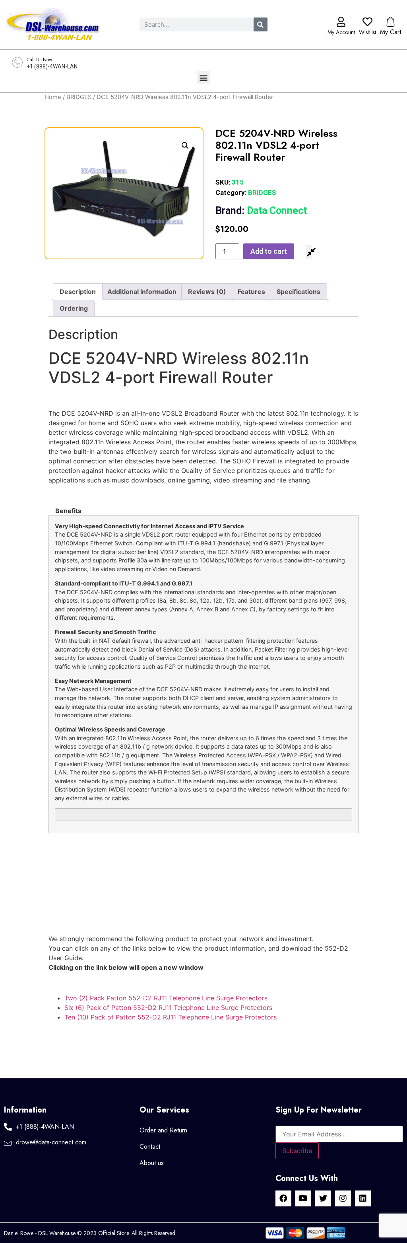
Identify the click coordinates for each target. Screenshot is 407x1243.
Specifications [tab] (298, 292)
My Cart (390, 32)
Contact (150, 1146)
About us (152, 1162)
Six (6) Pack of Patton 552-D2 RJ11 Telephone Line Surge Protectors (168, 1008)
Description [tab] (78, 292)
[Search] (260, 24)
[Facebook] (283, 1198)
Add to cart (268, 251)
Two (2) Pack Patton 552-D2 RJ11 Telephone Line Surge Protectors (165, 998)
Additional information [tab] (141, 292)
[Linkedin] (363, 1198)
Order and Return (163, 1130)
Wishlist (367, 32)
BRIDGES (78, 97)
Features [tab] (251, 292)
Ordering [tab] (74, 308)
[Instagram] (343, 1198)
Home (53, 97)
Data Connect (261, 210)
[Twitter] (323, 1198)
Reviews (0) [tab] (207, 292)
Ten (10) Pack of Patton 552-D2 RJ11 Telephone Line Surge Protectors (170, 1017)
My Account (341, 32)
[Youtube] (303, 1198)
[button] (203, 77)
